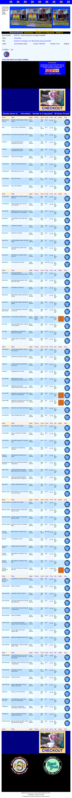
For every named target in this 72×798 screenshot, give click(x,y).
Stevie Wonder (5, 586)
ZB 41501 (42, 135)
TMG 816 (42, 492)
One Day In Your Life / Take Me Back (19, 525)
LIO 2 (42, 440)
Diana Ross (5, 225)
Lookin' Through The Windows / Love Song (19, 364)
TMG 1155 (42, 164)
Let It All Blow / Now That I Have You (19, 219)
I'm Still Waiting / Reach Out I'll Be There (19, 241)
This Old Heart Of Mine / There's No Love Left (19, 350)
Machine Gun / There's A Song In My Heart (19, 197)
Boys (3, 127)
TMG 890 (42, 310)
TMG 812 (42, 273)
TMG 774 (42, 579)
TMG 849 (42, 281)
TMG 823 (42, 332)
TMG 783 (42, 707)
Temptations (5, 706)
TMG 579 (42, 324)
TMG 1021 (42, 317)
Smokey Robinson (4, 554)
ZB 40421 (42, 433)
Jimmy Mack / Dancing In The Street (18, 455)
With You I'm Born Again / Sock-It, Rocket (19, 120)
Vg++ (46, 120)
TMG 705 (42, 470)
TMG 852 (42, 608)
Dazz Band (5, 218)
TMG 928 (42, 638)
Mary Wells (5, 484)
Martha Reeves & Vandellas (6, 463)
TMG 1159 (42, 120)
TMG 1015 (42, 539)
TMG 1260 (42, 142)
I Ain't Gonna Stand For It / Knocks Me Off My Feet (19, 601)
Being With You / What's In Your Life (19, 554)
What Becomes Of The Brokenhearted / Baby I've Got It (19, 379)
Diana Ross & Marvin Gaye (5, 310)
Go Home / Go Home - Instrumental (17, 670)
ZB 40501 (42, 670)
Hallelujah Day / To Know (17, 371)
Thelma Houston (6, 721)
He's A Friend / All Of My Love (18, 316)
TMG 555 (42, 350)
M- (45, 156)
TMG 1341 (42, 408)
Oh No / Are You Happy (17, 156)
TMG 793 (42, 699)
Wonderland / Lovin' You (17, 171)
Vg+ (46, 142)
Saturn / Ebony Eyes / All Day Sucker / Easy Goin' (18, 685)
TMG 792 (42, 288)
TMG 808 (42, 714)
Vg (45, 240)
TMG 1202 (42, 295)
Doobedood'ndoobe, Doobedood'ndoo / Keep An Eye (19, 273)
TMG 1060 (42, 721)
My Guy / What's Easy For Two (19, 484)
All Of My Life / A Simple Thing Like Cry (18, 255)
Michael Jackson (6, 491)
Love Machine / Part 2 (16, 539)
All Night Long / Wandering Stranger (18, 448)
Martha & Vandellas (4, 455)
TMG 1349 (42, 656)
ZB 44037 (42, 128)
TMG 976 (42, 525)
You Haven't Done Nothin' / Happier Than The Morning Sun (19, 623)
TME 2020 (42, 685)
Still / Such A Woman (16, 186)
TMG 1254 (42, 678)
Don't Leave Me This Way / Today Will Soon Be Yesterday (19, 721)
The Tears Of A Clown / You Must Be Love (19, 568)
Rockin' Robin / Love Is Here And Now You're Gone (19, 492)
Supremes (4, 691)
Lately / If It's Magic (16, 615)
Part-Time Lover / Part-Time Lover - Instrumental (19, 663)
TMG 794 (42, 463)
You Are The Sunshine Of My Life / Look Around (19, 608)
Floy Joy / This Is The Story (18, 691)
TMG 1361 (42, 219)
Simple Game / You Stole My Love (18, 339)
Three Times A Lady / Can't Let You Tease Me (19, 204)
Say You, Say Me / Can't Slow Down (18, 433)
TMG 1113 (42, 204)
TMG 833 (42, 364)
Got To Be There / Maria (17, 502)
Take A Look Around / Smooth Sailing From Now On (18, 714)
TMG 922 (42, 394)
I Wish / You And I (15, 586)
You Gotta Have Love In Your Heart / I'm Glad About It (18, 699)
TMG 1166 (42, 186)
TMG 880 (42, 255)
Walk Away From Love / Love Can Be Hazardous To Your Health (19, 211)
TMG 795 (42, 547)
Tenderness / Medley (16, 225)
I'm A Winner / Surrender (17, 287)
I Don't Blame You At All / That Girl (19, 578)
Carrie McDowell (6, 134)
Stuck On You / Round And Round (19, 408)
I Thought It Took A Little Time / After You (19, 248)
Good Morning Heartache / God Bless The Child (19, 281)
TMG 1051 (42, 455)
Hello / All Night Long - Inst (18, 415)
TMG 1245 (42, 157)
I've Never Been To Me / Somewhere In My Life (17, 142)
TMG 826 (42, 510)
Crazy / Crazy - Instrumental (18, 127)
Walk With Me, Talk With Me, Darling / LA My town (18, 332)
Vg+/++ (47, 171)
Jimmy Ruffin (5, 378)
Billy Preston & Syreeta (5, 120)
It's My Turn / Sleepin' (16, 233)
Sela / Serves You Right (17, 425)
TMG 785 (42, 339)
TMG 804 (42, 692)
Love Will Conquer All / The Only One (19, 441)
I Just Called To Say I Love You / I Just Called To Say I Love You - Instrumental (19, 656)
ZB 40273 (42, 532)
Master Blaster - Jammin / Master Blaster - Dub (19, 645)
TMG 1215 (42, 601)
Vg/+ (46, 349)
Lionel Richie (5, 408)
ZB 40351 (42, 663)
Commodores (5, 156)
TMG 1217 (42, 233)
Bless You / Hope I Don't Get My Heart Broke (19, 463)
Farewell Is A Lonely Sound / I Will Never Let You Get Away (19, 394)
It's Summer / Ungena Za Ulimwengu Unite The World (18, 707)
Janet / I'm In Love (15, 178)
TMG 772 (42, 630)
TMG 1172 (42, 172)
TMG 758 (42, 357)
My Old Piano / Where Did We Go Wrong (19, 295)
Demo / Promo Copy (36, 318)
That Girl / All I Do (15, 677)
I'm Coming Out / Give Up (17, 262)
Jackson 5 (4, 356)
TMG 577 (42, 379)
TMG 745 (42, 568)
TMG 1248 (42, 226)
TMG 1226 (42, 616)
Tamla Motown (31, 120)
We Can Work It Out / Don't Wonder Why (18, 630)
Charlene (4, 142)
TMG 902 (42, 197)
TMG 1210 (42, 263)
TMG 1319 (42, 448)
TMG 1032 (42, 248)
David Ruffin (5, 211)
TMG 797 (42, 503)
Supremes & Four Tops (5, 699)
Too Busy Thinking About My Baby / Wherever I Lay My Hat (18, 470)
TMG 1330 (42, 416)
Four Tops (4, 324)
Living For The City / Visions (18, 593)
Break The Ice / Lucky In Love (18, 531)
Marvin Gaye (5, 469)
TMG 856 (42, 372)
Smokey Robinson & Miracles (5, 569)
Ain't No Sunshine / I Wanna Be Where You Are (19, 510)
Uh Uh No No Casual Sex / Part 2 (19, 134)
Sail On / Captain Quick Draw (18, 164)
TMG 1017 (42, 211)
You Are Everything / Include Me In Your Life (19, 310)
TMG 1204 (42, 645)
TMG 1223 (42, 554)
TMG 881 (42, 594)
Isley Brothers (5, 349)
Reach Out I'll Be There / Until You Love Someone (19, 324)
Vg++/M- (47, 262)
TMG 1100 (42, 485)
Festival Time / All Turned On (18, 546)
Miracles (4, 539)
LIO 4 (42, 425)
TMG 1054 (42, 586)
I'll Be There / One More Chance (19, 356)
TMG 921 (42, 623)
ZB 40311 (42, 179)
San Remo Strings (4, 547)
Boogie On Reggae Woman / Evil (19, 637)
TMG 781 (42, 241)
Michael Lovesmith (4, 532)
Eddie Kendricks (6, 316)
